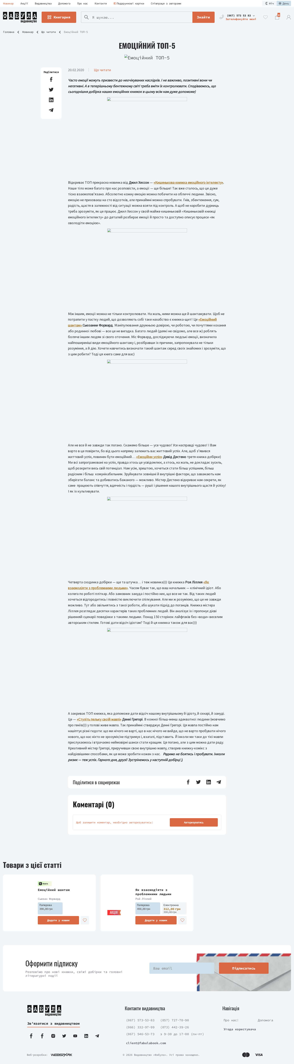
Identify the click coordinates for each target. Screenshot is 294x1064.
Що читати (48, 32)
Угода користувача (240, 1029)
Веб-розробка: (37, 1055)
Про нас (82, 3)
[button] (51, 79)
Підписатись (243, 968)
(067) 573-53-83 (140, 1020)
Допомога (64, 3)
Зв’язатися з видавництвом (53, 1023)
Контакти (101, 3)
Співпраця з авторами (166, 3)
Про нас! (231, 1020)
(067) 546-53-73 (140, 1034)
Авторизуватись (193, 822)
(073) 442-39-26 (174, 1027)
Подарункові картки (130, 3)
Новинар (8, 3)
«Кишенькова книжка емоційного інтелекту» (188, 182)
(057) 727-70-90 (174, 1020)
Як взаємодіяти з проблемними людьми (153, 892)
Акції (24, 3)
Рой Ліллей (143, 899)
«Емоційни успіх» (149, 456)
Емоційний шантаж (54, 890)
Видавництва (43, 3)
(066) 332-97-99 (140, 1027)
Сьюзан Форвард (49, 899)
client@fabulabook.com (146, 1043)
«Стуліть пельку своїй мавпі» (99, 719)
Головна (8, 32)
